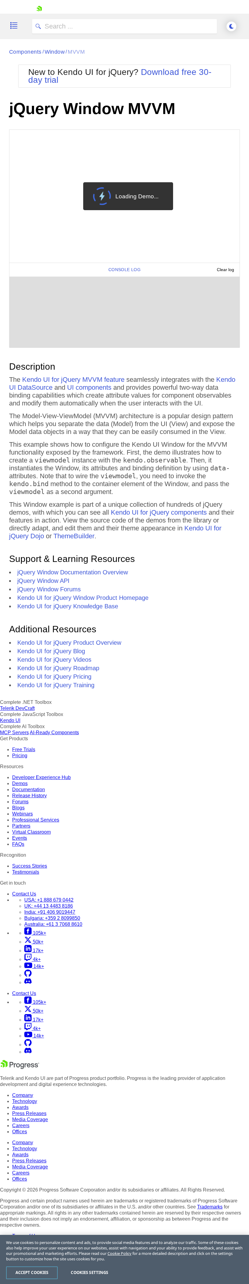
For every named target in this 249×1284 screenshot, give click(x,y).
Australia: (53, 924)
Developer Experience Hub (41, 777)
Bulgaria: (52, 918)
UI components (89, 387)
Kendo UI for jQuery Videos (54, 659)
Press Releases (29, 1113)
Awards (20, 1107)
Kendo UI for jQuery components (159, 512)
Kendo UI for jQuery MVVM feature (73, 379)
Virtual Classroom (31, 832)
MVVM (76, 52)
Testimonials (25, 872)
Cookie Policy (119, 1253)
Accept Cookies (32, 1272)
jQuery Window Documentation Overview (72, 572)
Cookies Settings (89, 1272)
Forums (20, 801)
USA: (48, 899)
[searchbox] (124, 26)
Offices (19, 1131)
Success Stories (29, 866)
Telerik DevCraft (17, 708)
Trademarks (210, 1206)
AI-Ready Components (54, 732)
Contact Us (24, 893)
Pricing (19, 755)
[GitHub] (28, 975)
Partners (21, 826)
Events (19, 838)
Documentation (28, 789)
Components (25, 52)
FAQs (18, 844)
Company (22, 1095)
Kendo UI (10, 720)
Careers (20, 1125)
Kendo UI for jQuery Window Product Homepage (82, 597)
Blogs (18, 807)
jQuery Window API (43, 580)
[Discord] (28, 982)
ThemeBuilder (73, 536)
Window (55, 52)
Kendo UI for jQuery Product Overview (69, 642)
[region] (124, 1259)
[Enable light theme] (231, 26)
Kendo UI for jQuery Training (55, 685)
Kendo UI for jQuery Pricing (54, 676)
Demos (20, 783)
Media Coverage (30, 1119)
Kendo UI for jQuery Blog (51, 651)
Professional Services (35, 819)
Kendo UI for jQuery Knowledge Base (67, 606)
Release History (29, 795)
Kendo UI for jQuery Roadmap (58, 668)
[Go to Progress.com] (19, 1067)
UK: (48, 906)
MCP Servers (14, 732)
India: (49, 912)
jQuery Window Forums (49, 589)
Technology (24, 1101)
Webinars (22, 813)
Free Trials (23, 749)
